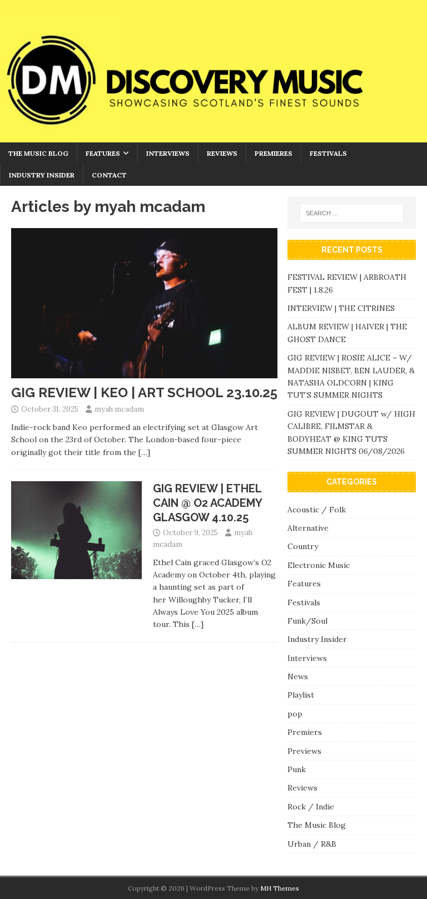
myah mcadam (119, 409)
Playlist (300, 695)
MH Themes (279, 888)
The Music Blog (38, 153)
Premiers (304, 732)
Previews (304, 751)
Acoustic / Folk (316, 510)
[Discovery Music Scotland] (213, 136)
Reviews (222, 153)
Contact (109, 175)
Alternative (308, 528)
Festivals (328, 153)
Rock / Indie (310, 807)
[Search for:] (351, 213)
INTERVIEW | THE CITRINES (341, 308)
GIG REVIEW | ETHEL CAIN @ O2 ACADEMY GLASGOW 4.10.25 (207, 503)
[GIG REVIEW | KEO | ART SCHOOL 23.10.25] (144, 372)
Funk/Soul (307, 621)
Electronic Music (318, 565)
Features (103, 153)
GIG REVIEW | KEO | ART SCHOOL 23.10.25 (144, 392)
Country (302, 546)
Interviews (168, 153)
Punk (296, 769)
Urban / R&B (311, 844)
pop (294, 714)
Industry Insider (42, 175)
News (297, 676)
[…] (144, 452)
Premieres (273, 153)
